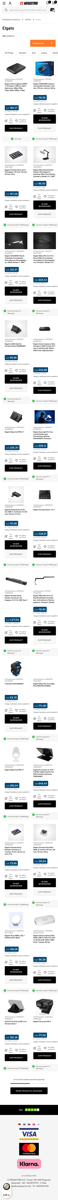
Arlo (34, 52)
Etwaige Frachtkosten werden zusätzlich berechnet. (20, 114)
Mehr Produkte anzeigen (29, 1091)
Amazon (22, 52)
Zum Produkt (16, 128)
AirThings (9, 52)
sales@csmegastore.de (20, 1186)
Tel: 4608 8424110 (40, 1186)
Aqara (44, 52)
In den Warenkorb (45, 119)
